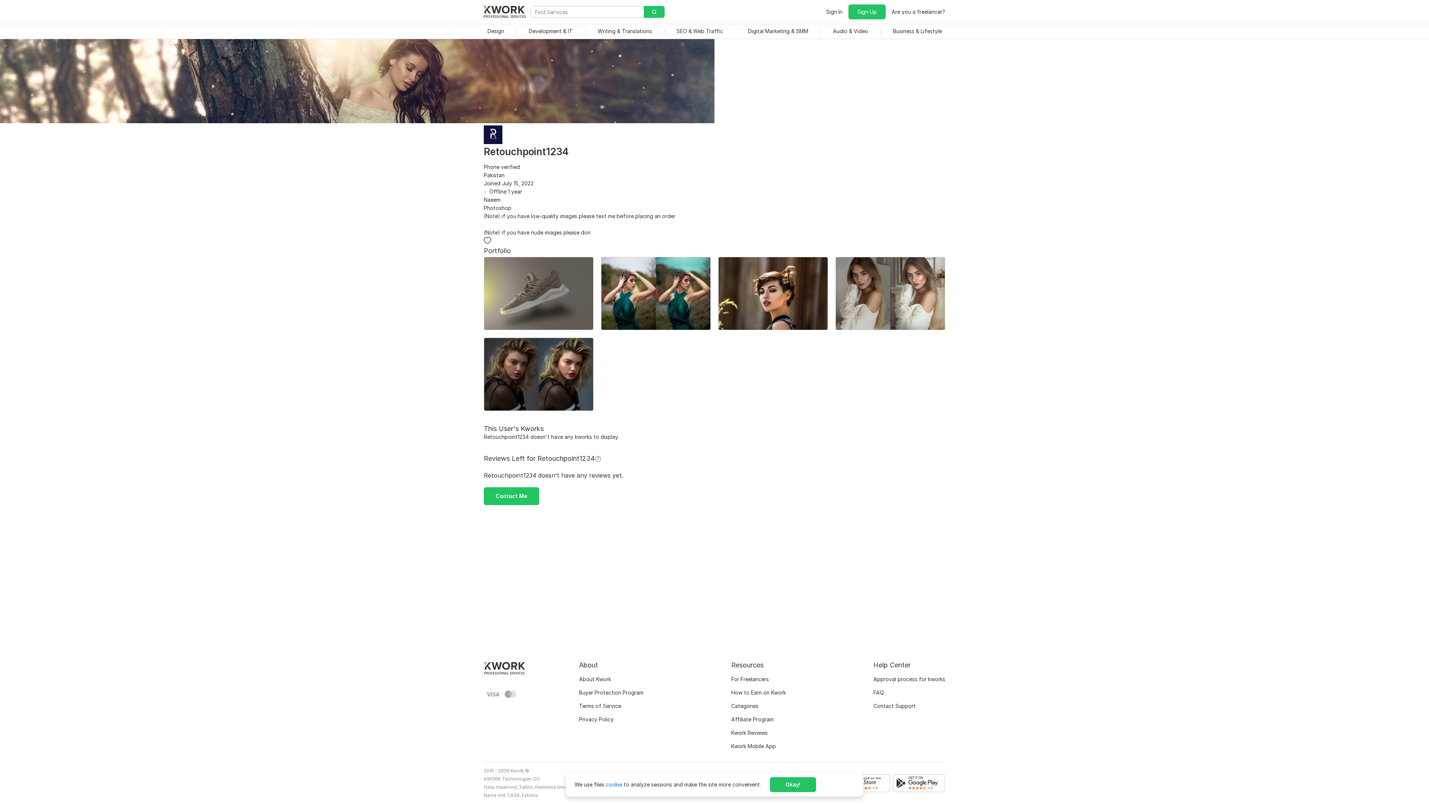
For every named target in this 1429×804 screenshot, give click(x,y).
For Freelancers (750, 679)
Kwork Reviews (749, 733)
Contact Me (511, 496)
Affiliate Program (752, 719)
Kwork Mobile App (753, 746)
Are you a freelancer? (918, 12)
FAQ (878, 692)
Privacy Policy (596, 719)
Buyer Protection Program (611, 692)
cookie (614, 784)
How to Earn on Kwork (758, 692)
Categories (744, 706)
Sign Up (867, 12)
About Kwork (595, 679)
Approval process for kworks (909, 679)
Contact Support (894, 706)
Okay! (793, 784)
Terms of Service (600, 706)
